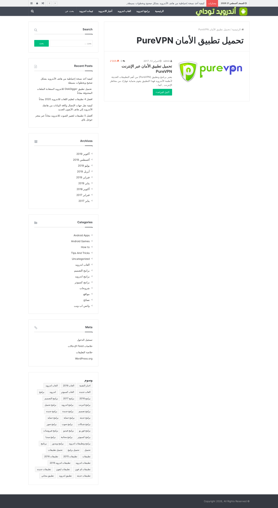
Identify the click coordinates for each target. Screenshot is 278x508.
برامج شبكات (84, 424)
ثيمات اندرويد (86, 11)
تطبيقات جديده (44, 469)
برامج (41, 392)
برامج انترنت (84, 404)
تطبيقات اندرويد (83, 462)
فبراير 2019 (83, 177)
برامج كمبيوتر (82, 282)
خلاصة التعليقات (84, 352)
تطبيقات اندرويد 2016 (60, 462)
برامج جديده (51, 411)
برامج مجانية (66, 437)
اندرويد (53, 392)
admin (166, 60)
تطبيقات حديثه (83, 475)
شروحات (85, 288)
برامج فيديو (68, 430)
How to (85, 247)
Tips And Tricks (80, 252)
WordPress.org (83, 358)
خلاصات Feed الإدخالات (80, 346)
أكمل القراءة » (162, 92)
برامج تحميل (50, 404)
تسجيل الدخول (84, 339)
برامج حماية (69, 417)
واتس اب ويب (82, 305)
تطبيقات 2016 (51, 456)
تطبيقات (86, 456)
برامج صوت (67, 424)
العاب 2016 (68, 385)
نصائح (86, 299)
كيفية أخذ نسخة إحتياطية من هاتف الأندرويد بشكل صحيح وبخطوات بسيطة (165, 3)
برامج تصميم (84, 411)
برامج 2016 (84, 398)
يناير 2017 (84, 200)
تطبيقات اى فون (82, 469)
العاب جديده (84, 392)
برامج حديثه (85, 417)
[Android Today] (221, 11)
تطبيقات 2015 (70, 456)
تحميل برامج (73, 450)
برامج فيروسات (50, 430)
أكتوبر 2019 (83, 153)
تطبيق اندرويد (65, 475)
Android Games (80, 241)
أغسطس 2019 (81, 159)
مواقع (86, 294)
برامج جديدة (67, 411)
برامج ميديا (51, 437)
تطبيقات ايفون (63, 469)
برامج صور (52, 424)
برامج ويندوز (58, 443)
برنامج (44, 443)
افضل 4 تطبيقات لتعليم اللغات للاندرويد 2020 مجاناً (65, 99)
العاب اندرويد (124, 11)
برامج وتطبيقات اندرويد (79, 443)
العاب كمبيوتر (67, 392)
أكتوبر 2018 (83, 189)
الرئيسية (159, 11)
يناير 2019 (84, 183)
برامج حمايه (53, 417)
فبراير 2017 (83, 194)
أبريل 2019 (83, 171)
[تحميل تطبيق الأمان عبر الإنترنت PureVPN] (210, 72)
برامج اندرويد (143, 11)
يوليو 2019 (84, 165)
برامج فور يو (84, 430)
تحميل (87, 450)
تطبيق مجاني (47, 475)
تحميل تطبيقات (55, 450)
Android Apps (82, 235)
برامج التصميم (82, 270)
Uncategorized (81, 258)
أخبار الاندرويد (105, 11)
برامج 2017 (68, 398)
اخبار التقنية (84, 385)
